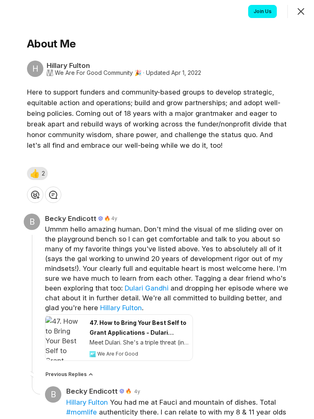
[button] (37, 173)
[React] (35, 195)
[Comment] (53, 195)
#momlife (81, 412)
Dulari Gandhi (146, 288)
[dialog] (157, 209)
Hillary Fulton (121, 308)
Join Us (262, 11)
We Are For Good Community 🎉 (98, 73)
